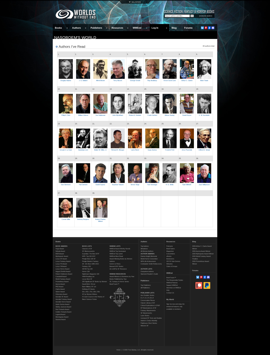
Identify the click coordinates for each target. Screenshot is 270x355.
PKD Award (59, 286)
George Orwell (135, 80)
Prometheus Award (62, 281)
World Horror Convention (149, 259)
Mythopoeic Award (62, 256)
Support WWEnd (172, 285)
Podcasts (169, 246)
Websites (169, 264)
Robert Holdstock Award (64, 274)
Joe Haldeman (100, 115)
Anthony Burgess (83, 219)
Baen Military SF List (89, 286)
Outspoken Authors (147, 271)
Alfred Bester (100, 80)
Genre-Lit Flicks (115, 264)
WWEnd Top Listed (116, 254)
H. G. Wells (170, 184)
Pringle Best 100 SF (89, 259)
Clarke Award (60, 289)
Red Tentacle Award (62, 309)
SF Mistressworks (88, 251)
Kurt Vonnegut (152, 184)
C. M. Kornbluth (204, 115)
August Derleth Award (63, 271)
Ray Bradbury (152, 80)
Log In (155, 28)
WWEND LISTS (115, 246)
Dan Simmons (66, 184)
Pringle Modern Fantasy (90, 261)
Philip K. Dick (65, 115)
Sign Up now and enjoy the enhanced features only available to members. (175, 306)
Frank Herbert (152, 115)
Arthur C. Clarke (187, 80)
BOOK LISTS (87, 246)
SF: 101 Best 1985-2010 (90, 264)
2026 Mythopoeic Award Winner (203, 254)
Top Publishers (146, 285)
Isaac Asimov (152, 150)
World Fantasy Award (63, 279)
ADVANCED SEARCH (205, 16)
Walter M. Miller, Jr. (100, 150)
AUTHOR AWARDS (147, 254)
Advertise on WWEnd (173, 288)
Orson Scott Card (170, 80)
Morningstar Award (62, 317)
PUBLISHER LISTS (147, 293)
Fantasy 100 (86, 266)
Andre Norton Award (62, 304)
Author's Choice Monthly (149, 320)
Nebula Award (60, 251)
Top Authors (145, 246)
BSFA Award (60, 254)
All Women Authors (147, 251)
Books (58, 28)
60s (87, 291)
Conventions (170, 254)
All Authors (144, 248)
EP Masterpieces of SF (148, 308)
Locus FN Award (61, 264)
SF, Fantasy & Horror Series (119, 281)
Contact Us (170, 293)
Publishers (96, 28)
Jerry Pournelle (187, 150)
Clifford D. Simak (204, 150)
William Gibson (83, 115)
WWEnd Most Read (116, 256)
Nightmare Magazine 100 (90, 274)
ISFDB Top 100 (87, 269)
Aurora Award (60, 284)
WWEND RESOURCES (118, 274)
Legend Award (60, 314)
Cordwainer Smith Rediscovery (151, 264)
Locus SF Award (61, 259)
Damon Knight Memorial (149, 256)
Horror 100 (86, 271)
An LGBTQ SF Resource (118, 269)
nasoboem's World (75, 37)
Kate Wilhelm (187, 184)
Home (118, 350)
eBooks (169, 256)
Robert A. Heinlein (135, 115)
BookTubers (170, 248)
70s (91, 291)
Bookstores (170, 259)
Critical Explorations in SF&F (150, 305)
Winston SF (144, 325)
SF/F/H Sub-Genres (173, 261)
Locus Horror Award (62, 269)
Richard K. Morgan (117, 150)
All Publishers (145, 288)
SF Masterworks (146, 313)
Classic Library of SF (148, 303)
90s (98, 291)
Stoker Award (60, 291)
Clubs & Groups (171, 266)
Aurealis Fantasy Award (64, 299)
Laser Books (145, 315)
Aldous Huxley (170, 115)
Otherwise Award (61, 294)
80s (95, 291)
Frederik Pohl (169, 150)
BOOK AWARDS (61, 246)
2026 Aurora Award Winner (201, 251)
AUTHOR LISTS (146, 269)
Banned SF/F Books (116, 266)
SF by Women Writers (89, 294)
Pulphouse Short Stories (149, 323)
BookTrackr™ (114, 284)
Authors (76, 28)
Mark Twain (204, 80)
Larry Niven (135, 150)
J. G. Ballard (83, 80)
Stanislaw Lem (83, 150)
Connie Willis (66, 219)
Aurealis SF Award (62, 297)
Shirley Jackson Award (63, 307)
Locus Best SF (87, 279)
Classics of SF (87, 248)
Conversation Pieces (148, 300)
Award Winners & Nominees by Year (122, 276)
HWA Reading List (88, 276)
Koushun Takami (117, 184)
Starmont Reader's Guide (149, 274)
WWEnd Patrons (172, 282)
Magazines (170, 251)
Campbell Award (61, 276)
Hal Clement (83, 184)
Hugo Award (60, 248)
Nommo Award (61, 319)
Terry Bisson (117, 80)
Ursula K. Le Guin (66, 150)
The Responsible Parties (174, 280)
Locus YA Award (61, 266)
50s (83, 291)
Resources (117, 28)
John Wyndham (117, 115)
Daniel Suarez (100, 184)
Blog (174, 28)
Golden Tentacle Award (63, 312)
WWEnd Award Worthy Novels (120, 248)
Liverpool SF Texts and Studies (151, 318)
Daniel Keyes (186, 115)
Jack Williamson (204, 184)
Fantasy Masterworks (148, 310)
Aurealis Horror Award (63, 302)
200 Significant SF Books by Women (94, 281)
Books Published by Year (118, 279)
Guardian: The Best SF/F (90, 254)
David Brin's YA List (88, 284)
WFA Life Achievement (148, 261)
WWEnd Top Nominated (118, 251)
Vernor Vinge (135, 184)
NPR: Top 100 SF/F (88, 256)
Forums (188, 28)
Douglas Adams (65, 80)
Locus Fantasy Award (63, 261)
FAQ (167, 290)
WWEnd (137, 28)
